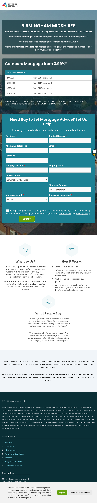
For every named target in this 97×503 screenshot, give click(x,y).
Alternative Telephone (16, 146)
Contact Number (57, 136)
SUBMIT (27, 219)
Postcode (10, 155)
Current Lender (13, 175)
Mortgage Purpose (58, 185)
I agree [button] (62, 492)
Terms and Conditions (14, 454)
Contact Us (10, 446)
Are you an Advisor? (13, 461)
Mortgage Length (14, 195)
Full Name (10, 136)
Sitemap (8, 457)
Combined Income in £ (60, 195)
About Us (9, 442)
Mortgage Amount (14, 165)
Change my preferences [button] (80, 492)
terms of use (65, 213)
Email (51, 146)
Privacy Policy (11, 450)
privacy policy (83, 213)
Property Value (56, 165)
